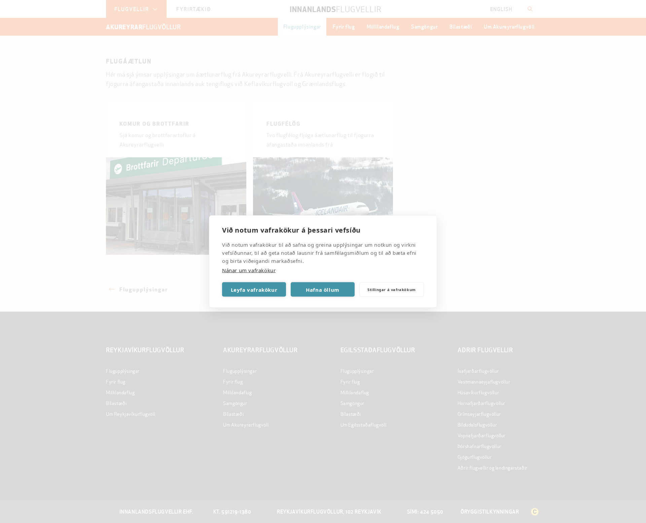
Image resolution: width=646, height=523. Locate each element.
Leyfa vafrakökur (254, 289)
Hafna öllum (322, 289)
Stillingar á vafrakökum (391, 289)
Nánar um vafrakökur (249, 270)
